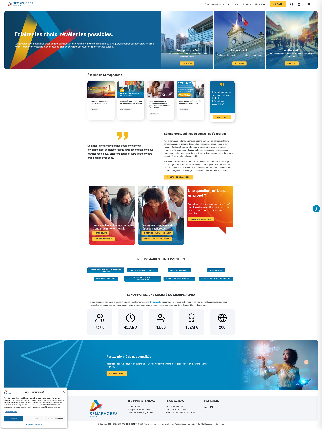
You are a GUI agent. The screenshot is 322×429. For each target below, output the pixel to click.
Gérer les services (11, 412)
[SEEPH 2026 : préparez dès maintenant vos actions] (190, 82)
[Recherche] (291, 4)
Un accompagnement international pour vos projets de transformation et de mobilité (159, 104)
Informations (154, 114)
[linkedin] (206, 407)
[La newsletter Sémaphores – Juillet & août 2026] (101, 82)
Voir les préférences (55, 419)
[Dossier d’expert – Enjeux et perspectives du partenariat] (131, 82)
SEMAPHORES (137, 424)
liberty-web (219, 424)
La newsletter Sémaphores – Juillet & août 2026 (100, 102)
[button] (63, 392)
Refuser (34, 419)
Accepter (13, 419)
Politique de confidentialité (33, 424)
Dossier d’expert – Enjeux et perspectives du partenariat (131, 102)
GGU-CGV (200, 424)
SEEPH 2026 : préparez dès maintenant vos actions (190, 102)
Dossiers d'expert (125, 109)
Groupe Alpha (155, 302)
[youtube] (211, 407)
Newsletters (94, 109)
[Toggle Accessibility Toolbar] (316, 209)
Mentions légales (167, 424)
